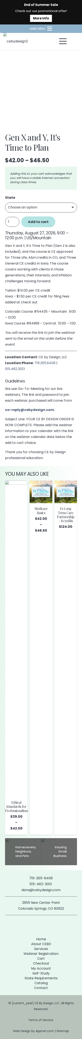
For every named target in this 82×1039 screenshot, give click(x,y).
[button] (41, 28)
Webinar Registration (41, 953)
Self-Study (41, 973)
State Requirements (41, 978)
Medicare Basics (41, 510)
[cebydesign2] (15, 41)
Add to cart (38, 221)
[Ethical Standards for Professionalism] (16, 639)
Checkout (41, 963)
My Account (41, 968)
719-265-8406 (41, 878)
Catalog (41, 983)
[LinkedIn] (48, 925)
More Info (41, 18)
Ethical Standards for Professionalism (16, 806)
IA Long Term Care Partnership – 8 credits (65, 514)
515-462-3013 (41, 884)
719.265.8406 (45, 363)
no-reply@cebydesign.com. (30, 409)
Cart (41, 958)
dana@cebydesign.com (41, 890)
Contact (41, 987)
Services (41, 948)
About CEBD (41, 944)
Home (41, 939)
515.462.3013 (15, 368)
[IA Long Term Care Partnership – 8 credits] (65, 492)
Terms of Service (41, 1020)
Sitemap (63, 1031)
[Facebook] (34, 925)
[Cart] (74, 41)
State (10, 197)
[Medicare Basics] (41, 492)
